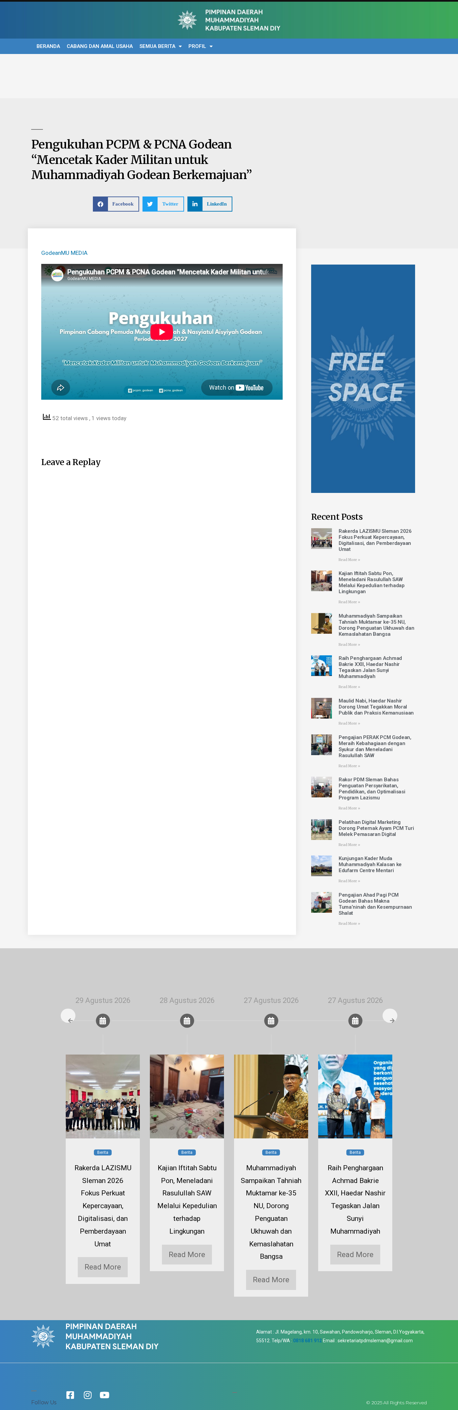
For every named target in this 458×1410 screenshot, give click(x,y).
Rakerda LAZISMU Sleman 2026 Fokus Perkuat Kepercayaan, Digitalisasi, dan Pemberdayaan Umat (375, 540)
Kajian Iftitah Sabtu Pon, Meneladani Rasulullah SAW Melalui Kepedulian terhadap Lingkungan (372, 582)
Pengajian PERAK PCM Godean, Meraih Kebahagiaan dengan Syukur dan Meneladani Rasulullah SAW (375, 746)
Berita (102, 1152)
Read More (102, 1267)
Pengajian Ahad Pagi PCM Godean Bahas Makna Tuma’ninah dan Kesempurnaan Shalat (375, 904)
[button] (116, 204)
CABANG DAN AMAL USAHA (100, 46)
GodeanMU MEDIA (64, 252)
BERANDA (48, 46)
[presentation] (68, 1016)
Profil (197, 46)
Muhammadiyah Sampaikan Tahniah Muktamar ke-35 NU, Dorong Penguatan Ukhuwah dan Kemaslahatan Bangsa (376, 625)
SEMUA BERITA (157, 46)
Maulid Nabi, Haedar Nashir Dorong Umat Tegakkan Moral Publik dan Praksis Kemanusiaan (376, 707)
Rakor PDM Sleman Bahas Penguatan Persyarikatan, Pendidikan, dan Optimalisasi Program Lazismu (372, 789)
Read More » (349, 560)
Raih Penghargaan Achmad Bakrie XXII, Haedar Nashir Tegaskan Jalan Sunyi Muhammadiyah (370, 667)
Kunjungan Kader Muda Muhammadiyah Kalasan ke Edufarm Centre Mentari (370, 864)
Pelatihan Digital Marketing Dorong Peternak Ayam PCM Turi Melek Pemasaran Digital (376, 828)
